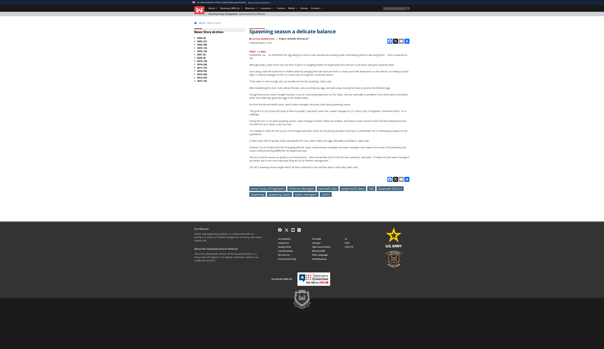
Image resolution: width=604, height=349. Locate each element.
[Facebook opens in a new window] (280, 230)
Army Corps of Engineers (268, 189)
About (212, 8)
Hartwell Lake (327, 189)
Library (304, 8)
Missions (250, 8)
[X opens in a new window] (286, 230)
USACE (325, 194)
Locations (266, 8)
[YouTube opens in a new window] (293, 230)
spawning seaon (279, 194)
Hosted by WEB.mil (281, 278)
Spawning (257, 194)
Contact (315, 8)
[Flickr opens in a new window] (299, 230)
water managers (306, 194)
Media (291, 8)
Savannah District (390, 189)
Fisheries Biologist (301, 189)
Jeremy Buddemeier (264, 38)
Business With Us (230, 8)
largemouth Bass (352, 189)
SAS (371, 189)
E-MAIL (262, 51)
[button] (260, 2)
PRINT (252, 51)
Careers (281, 8)
